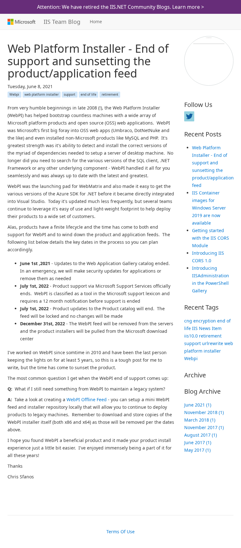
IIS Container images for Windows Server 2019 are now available (209, 208)
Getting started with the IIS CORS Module (210, 237)
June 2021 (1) (197, 405)
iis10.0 (191, 336)
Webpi (14, 94)
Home (96, 21)
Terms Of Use (120, 532)
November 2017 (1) (204, 427)
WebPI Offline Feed (87, 399)
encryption (204, 321)
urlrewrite (212, 343)
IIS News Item (207, 328)
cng (188, 321)
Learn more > (188, 6)
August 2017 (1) (200, 435)
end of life (88, 94)
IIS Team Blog (62, 21)
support (69, 94)
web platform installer (41, 94)
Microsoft (21, 21)
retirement (110, 94)
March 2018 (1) (199, 420)
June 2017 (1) (197, 442)
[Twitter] (189, 116)
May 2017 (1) (197, 450)
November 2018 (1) (204, 412)
